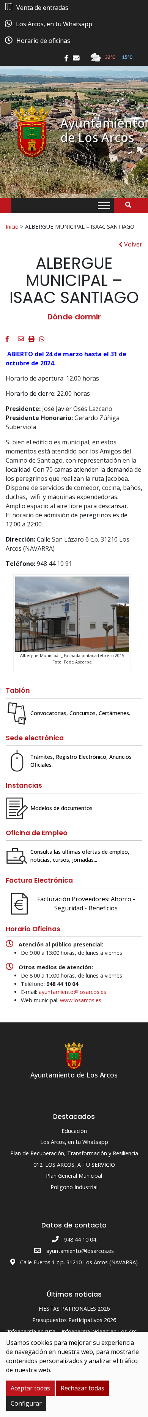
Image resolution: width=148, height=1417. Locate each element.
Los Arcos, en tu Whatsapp (74, 1141)
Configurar (26, 1403)
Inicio (12, 226)
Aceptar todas (30, 1388)
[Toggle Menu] (104, 205)
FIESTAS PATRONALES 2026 (74, 1308)
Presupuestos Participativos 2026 (74, 1320)
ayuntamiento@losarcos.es (72, 991)
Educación (74, 1130)
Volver (132, 244)
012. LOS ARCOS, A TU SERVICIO (74, 1164)
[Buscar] (131, 205)
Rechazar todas (82, 1388)
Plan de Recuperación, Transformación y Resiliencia (74, 1153)
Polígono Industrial (74, 1187)
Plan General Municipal (74, 1175)
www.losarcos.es (80, 1000)
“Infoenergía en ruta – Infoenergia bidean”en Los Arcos (74, 1331)
